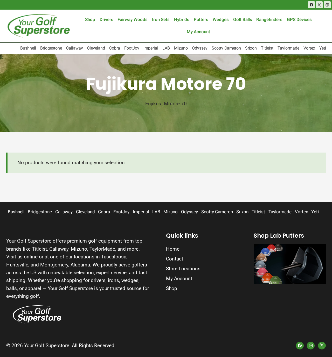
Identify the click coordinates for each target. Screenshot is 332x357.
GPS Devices (299, 19)
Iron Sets (161, 19)
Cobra (114, 48)
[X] (319, 4)
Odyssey (200, 48)
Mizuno (181, 48)
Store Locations (183, 269)
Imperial (150, 48)
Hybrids (181, 19)
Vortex (309, 48)
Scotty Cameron (226, 48)
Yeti (322, 48)
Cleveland (96, 48)
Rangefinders (269, 19)
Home (172, 249)
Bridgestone (51, 48)
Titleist (267, 48)
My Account (198, 32)
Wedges (221, 19)
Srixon (251, 48)
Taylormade (288, 48)
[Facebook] (311, 4)
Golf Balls (242, 19)
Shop (90, 19)
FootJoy (131, 48)
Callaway (74, 48)
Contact (174, 259)
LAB (166, 48)
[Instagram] (327, 4)
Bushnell (28, 48)
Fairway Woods (132, 19)
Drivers (106, 19)
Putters (201, 19)
